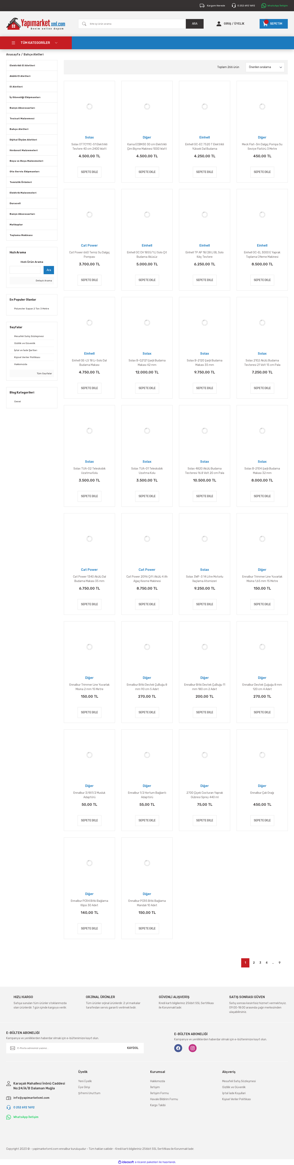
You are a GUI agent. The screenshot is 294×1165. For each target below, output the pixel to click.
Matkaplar (16, 224)
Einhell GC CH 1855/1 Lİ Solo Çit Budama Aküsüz (147, 255)
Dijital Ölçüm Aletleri (23, 139)
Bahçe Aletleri (34, 54)
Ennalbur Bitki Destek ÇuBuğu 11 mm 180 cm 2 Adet (204, 687)
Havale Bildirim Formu (164, 1099)
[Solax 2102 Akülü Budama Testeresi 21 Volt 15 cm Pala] (262, 322)
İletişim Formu (159, 1093)
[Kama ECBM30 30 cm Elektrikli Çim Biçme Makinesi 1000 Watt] (147, 106)
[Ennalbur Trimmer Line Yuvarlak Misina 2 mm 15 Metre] (89, 646)
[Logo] (35, 24)
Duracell (15, 203)
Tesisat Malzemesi (22, 118)
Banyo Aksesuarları (22, 107)
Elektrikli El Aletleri (22, 65)
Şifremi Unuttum (89, 1093)
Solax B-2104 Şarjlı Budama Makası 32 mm (262, 471)
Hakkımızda (157, 1081)
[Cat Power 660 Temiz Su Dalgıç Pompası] (89, 214)
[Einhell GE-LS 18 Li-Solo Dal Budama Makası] (89, 322)
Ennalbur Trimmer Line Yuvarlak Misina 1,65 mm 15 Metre (262, 579)
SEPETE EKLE (89, 172)
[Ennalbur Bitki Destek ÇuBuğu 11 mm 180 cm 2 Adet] (204, 646)
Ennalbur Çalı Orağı (262, 793)
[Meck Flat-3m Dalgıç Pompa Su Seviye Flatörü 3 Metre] (262, 106)
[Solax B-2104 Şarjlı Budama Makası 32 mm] (262, 430)
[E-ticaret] (146, 1162)
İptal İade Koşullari (234, 1093)
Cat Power (89, 245)
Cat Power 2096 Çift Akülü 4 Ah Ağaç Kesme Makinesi (147, 579)
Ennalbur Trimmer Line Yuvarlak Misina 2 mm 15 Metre (89, 687)
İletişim (155, 1087)
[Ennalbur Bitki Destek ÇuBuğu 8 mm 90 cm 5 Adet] (147, 646)
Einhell (204, 137)
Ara (49, 270)
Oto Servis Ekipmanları (24, 171)
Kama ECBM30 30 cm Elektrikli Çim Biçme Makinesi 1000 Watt (147, 147)
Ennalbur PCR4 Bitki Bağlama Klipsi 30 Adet (89, 903)
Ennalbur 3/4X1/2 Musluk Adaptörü (89, 795)
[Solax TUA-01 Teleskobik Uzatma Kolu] (147, 430)
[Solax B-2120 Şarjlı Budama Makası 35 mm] (204, 322)
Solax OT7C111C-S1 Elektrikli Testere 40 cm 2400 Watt (89, 147)
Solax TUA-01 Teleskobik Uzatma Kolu (147, 471)
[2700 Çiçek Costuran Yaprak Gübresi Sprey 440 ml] (204, 755)
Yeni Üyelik (85, 1081)
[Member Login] (218, 23)
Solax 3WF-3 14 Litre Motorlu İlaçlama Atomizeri (204, 579)
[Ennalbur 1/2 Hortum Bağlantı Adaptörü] (147, 755)
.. (273, 962)
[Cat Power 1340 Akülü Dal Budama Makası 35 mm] (89, 538)
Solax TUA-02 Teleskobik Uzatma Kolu (89, 471)
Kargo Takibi (158, 1105)
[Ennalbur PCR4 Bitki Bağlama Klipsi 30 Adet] (89, 863)
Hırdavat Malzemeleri (24, 150)
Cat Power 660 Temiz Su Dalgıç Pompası (89, 255)
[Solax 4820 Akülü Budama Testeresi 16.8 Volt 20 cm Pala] (204, 430)
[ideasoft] (126, 1162)
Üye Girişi (84, 1087)
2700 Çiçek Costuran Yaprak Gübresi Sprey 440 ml (204, 795)
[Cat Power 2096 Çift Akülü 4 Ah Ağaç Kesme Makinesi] (147, 538)
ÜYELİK (239, 23)
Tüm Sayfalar (44, 373)
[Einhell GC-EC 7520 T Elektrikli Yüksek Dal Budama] (204, 106)
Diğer (147, 137)
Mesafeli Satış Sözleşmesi (239, 1081)
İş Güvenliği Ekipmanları (25, 97)
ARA (194, 23)
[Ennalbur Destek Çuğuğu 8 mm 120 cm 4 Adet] (262, 646)
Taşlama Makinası (21, 235)
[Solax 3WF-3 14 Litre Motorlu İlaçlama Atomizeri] (204, 538)
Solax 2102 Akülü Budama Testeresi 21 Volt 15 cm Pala (262, 363)
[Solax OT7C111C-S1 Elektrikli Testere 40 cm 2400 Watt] (89, 106)
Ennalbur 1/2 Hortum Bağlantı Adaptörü (147, 795)
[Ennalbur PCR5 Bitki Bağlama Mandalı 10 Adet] (147, 863)
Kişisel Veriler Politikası (236, 1099)
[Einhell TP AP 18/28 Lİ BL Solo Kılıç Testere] (204, 214)
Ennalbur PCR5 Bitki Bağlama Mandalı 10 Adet (147, 903)
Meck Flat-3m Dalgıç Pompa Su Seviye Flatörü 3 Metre (262, 147)
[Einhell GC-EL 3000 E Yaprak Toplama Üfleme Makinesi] (262, 214)
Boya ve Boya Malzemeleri (26, 161)
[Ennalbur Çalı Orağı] (262, 755)
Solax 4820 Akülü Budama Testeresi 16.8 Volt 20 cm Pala (204, 471)
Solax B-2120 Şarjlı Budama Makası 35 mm (204, 363)
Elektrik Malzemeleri (23, 192)
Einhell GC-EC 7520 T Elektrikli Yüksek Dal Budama (204, 147)
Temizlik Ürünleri (21, 182)
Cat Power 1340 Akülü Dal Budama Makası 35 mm (89, 579)
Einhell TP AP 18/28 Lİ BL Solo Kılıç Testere (205, 255)
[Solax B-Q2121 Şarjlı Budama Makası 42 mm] (147, 322)
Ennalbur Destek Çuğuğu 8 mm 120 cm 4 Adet (262, 687)
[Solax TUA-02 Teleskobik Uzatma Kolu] (89, 430)
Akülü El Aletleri (20, 76)
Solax (89, 137)
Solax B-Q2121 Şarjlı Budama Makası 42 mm (147, 363)
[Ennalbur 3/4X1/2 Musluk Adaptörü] (89, 755)
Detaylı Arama (43, 280)
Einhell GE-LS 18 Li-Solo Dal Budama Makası (89, 363)
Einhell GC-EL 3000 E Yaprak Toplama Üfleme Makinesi (262, 255)
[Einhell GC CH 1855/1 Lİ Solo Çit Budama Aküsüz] (147, 214)
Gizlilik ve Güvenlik (234, 1087)
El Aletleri (16, 86)
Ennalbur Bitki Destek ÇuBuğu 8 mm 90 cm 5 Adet (147, 687)
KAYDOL (133, 1048)
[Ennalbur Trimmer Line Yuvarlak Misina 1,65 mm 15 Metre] (262, 538)
